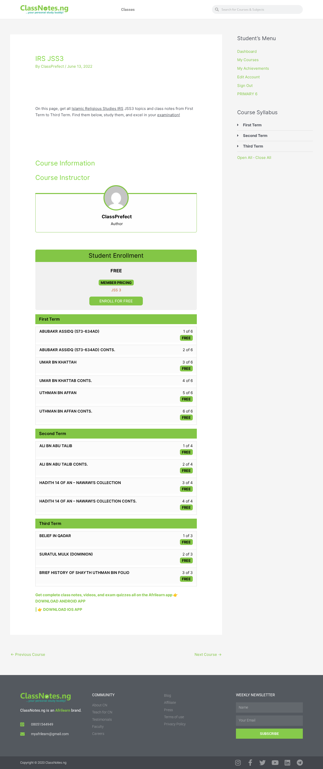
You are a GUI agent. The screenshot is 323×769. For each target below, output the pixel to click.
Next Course (208, 654)
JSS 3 (116, 290)
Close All (263, 157)
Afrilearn (62, 710)
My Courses (248, 59)
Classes (128, 9)
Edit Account (248, 77)
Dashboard (247, 51)
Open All (244, 157)
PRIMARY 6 (247, 93)
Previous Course (28, 654)
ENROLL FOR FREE (116, 301)
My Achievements (253, 68)
